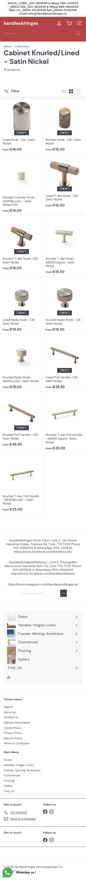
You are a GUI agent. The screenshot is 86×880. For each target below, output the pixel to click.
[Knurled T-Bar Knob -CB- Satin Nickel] (21, 244)
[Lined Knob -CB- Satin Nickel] (21, 125)
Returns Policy (13, 738)
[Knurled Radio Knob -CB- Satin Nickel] (64, 305)
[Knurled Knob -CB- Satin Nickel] (64, 125)
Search (8, 707)
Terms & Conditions (17, 743)
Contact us (11, 717)
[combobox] (43, 33)
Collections (22, 46)
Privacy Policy (13, 733)
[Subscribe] (63, 593)
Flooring (9, 781)
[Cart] (69, 23)
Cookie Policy (13, 728)
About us (10, 712)
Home (7, 46)
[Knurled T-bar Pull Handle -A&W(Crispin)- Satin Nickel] (64, 422)
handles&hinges (21, 23)
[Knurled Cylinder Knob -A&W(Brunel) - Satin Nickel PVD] (21, 184)
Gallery (8, 786)
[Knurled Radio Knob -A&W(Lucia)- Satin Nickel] (21, 363)
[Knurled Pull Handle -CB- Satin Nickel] (21, 420)
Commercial (12, 775)
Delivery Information (17, 722)
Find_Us (9, 791)
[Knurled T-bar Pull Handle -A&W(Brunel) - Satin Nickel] (21, 483)
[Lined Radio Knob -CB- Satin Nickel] (21, 305)
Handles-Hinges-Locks (19, 765)
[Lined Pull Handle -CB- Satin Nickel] (64, 363)
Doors (8, 760)
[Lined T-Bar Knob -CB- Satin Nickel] (64, 182)
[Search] (77, 33)
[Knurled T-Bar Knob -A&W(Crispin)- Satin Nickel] (64, 245)
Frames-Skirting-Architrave (22, 770)
